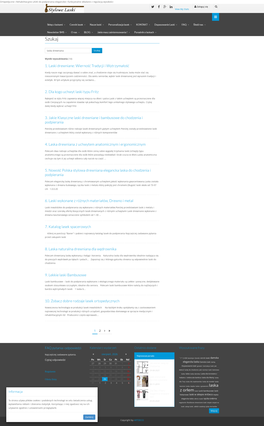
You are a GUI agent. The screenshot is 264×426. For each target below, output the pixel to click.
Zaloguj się (202, 6)
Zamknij (89, 417)
